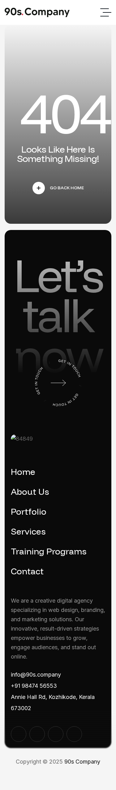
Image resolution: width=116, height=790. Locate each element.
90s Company (82, 761)
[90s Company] (37, 12)
